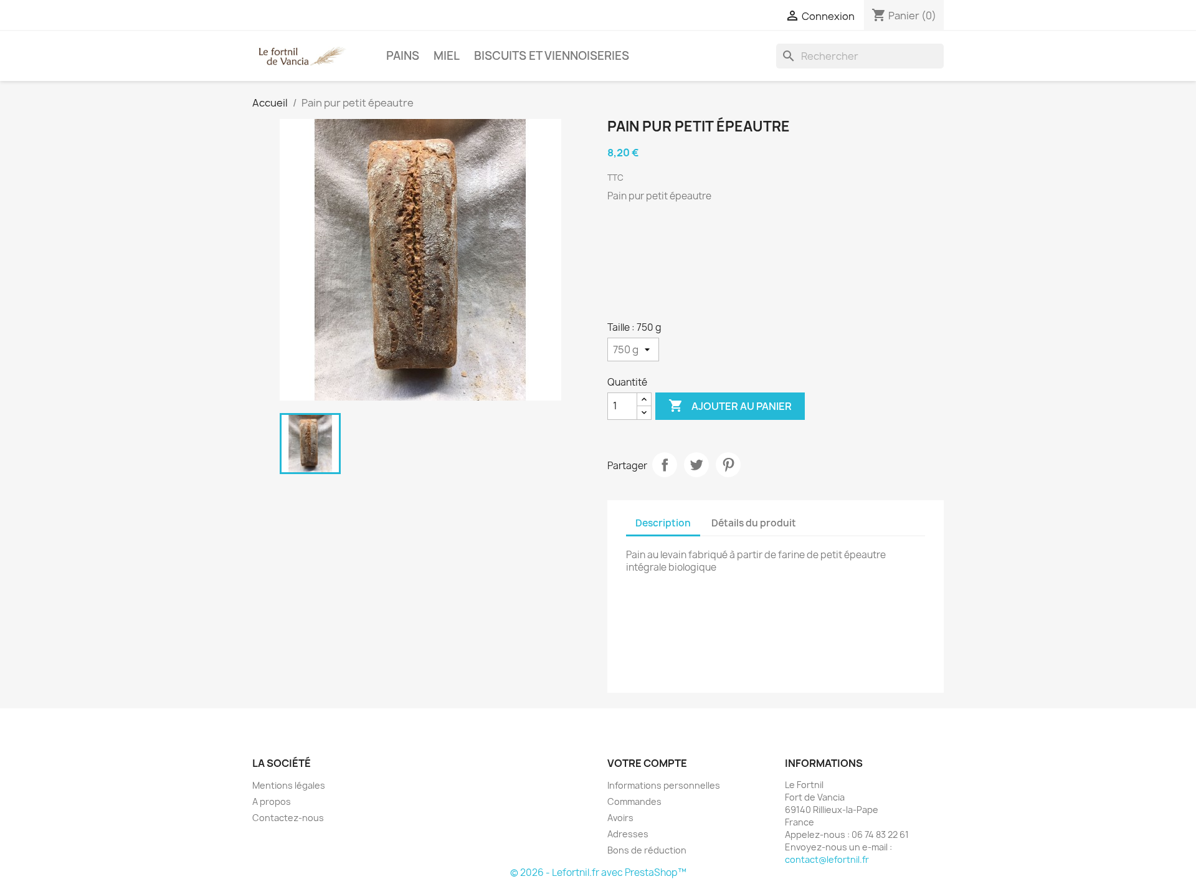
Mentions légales (288, 785)
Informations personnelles (663, 785)
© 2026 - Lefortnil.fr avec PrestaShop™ (598, 872)
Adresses (627, 834)
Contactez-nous (288, 818)
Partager (664, 464)
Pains (402, 56)
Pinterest (728, 464)
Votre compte (647, 763)
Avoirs (620, 818)
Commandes (634, 801)
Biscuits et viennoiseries (551, 56)
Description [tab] (663, 523)
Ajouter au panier (730, 405)
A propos (271, 801)
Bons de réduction (646, 850)
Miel (447, 56)
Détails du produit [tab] (753, 523)
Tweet (696, 464)
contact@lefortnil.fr (827, 859)
